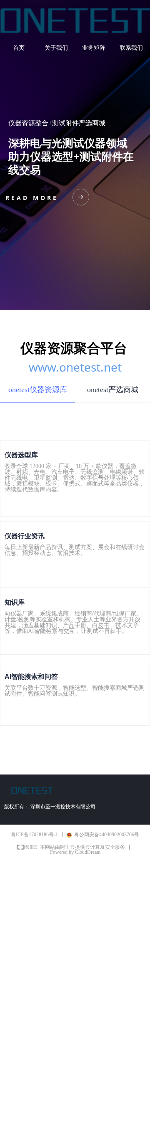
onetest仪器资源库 (37, 389)
